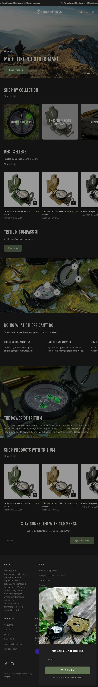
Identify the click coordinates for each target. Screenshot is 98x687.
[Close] (90, 593)
